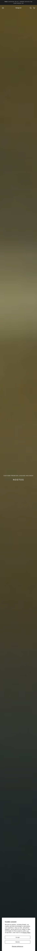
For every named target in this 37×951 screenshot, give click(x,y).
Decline (18, 942)
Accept (18, 937)
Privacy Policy (26, 932)
